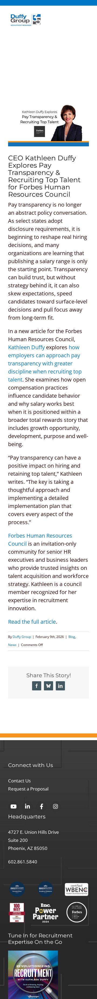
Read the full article (32, 621)
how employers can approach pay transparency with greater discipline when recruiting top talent (45, 363)
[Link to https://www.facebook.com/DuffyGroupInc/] (41, 806)
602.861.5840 (24, 861)
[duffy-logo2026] (26, 16)
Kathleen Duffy (26, 347)
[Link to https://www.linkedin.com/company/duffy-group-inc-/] (27, 806)
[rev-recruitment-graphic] (33, 953)
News (12, 645)
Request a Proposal (32, 788)
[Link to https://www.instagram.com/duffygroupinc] (55, 806)
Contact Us (22, 780)
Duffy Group (22, 636)
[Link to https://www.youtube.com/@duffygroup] (13, 806)
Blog (71, 636)
